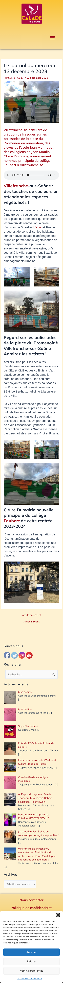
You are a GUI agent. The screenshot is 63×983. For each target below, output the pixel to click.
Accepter (31, 952)
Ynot (38, 227)
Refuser (31, 961)
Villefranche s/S (16, 130)
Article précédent (31, 615)
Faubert (12, 520)
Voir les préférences (31, 970)
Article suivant (31, 621)
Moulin (44, 152)
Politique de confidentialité (29, 978)
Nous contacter (31, 900)
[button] (58, 915)
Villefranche (16, 185)
